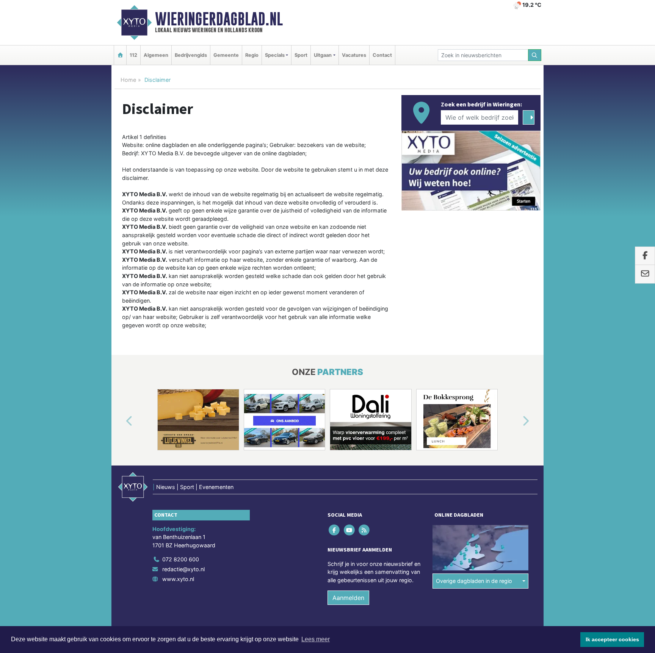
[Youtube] (349, 529)
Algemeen (156, 55)
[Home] (120, 55)
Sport (301, 55)
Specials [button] (275, 55)
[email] (645, 274)
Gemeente (226, 55)
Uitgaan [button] (323, 55)
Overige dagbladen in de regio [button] (474, 581)
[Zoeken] (535, 55)
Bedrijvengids (191, 55)
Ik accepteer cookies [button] (612, 639)
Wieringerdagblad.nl (219, 19)
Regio (252, 55)
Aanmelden (348, 597)
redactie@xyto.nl (183, 569)
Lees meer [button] (315, 639)
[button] (120, 421)
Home (128, 80)
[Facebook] (335, 529)
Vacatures (354, 55)
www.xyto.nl (178, 579)
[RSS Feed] (364, 529)
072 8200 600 (180, 559)
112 (133, 55)
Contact (382, 55)
